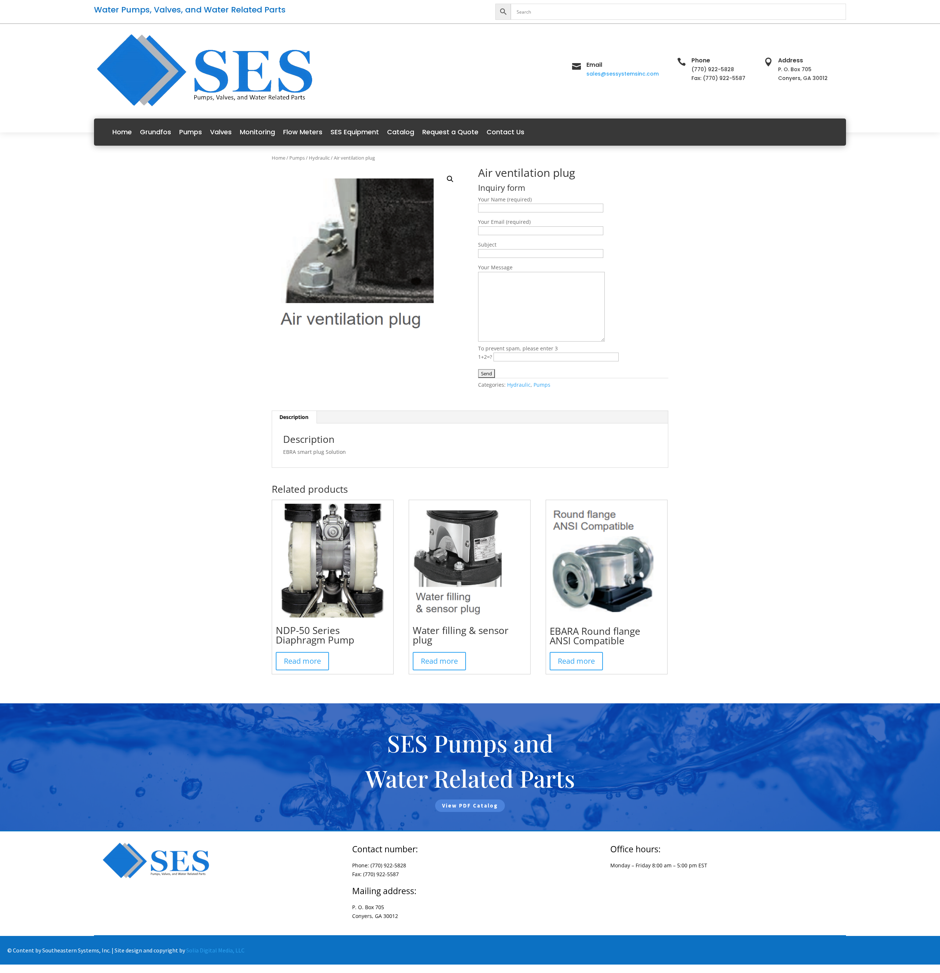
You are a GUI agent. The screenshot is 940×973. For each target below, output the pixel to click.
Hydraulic (319, 157)
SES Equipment (354, 131)
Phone (700, 60)
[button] (450, 179)
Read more (302, 661)
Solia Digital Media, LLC (215, 950)
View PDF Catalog (470, 805)
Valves (221, 131)
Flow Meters (302, 131)
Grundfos (155, 131)
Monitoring (257, 131)
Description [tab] (293, 416)
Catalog (400, 131)
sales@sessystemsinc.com (622, 73)
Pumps (190, 131)
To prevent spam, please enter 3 (518, 348)
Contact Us (505, 131)
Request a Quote (450, 131)
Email (594, 65)
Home (122, 131)
